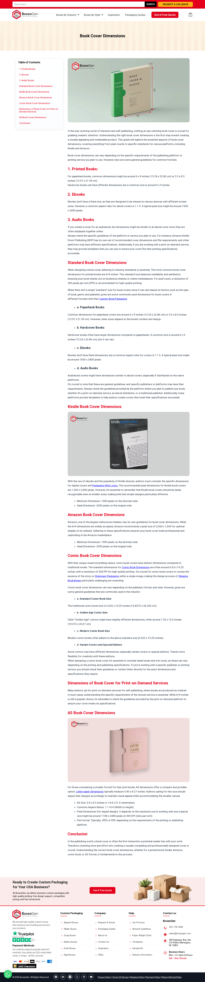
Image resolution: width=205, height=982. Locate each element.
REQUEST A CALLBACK (175, 4)
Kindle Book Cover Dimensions (34, 91)
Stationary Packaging (107, 576)
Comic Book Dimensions (135, 567)
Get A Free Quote (165, 14)
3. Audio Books (26, 80)
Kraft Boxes (70, 948)
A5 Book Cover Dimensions (32, 117)
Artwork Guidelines (141, 929)
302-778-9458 (176, 927)
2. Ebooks (24, 74)
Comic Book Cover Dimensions (34, 103)
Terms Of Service (120, 977)
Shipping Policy (137, 977)
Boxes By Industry (66, 14)
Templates (137, 942)
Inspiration (114, 14)
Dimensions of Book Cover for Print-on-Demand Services (39, 110)
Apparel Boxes (71, 922)
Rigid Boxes (69, 954)
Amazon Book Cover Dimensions (35, 97)
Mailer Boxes (70, 929)
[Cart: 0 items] (190, 14)
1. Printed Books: (27, 69)
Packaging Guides (135, 14)
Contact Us (103, 942)
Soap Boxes (70, 935)
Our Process (138, 922)
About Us (102, 935)
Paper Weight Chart (141, 935)
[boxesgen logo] (25, 918)
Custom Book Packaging (113, 298)
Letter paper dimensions (90, 791)
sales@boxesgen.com (180, 933)
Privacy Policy (104, 977)
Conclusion (24, 123)
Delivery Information (142, 954)
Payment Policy (153, 977)
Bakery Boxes (70, 942)
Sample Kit (137, 948)
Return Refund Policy (172, 977)
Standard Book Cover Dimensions (35, 86)
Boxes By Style (92, 14)
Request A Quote (106, 922)
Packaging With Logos (105, 485)
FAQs (100, 954)
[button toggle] (8, 974)
